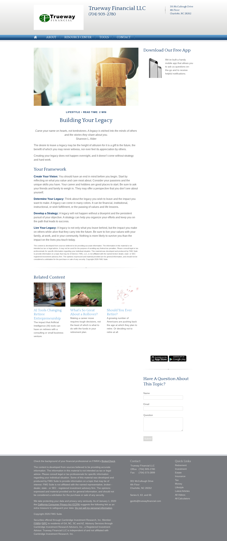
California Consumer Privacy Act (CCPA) (59, 504)
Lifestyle (179, 487)
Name (146, 393)
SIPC (44, 523)
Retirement (181, 465)
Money (178, 483)
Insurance (180, 476)
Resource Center (77, 37)
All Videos (180, 494)
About (51, 37)
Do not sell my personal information (93, 508)
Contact (124, 37)
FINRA (37, 523)
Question (148, 415)
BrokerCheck (108, 461)
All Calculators (182, 498)
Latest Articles (182, 491)
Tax (177, 480)
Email (146, 404)
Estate (178, 472)
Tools (104, 37)
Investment (181, 469)
